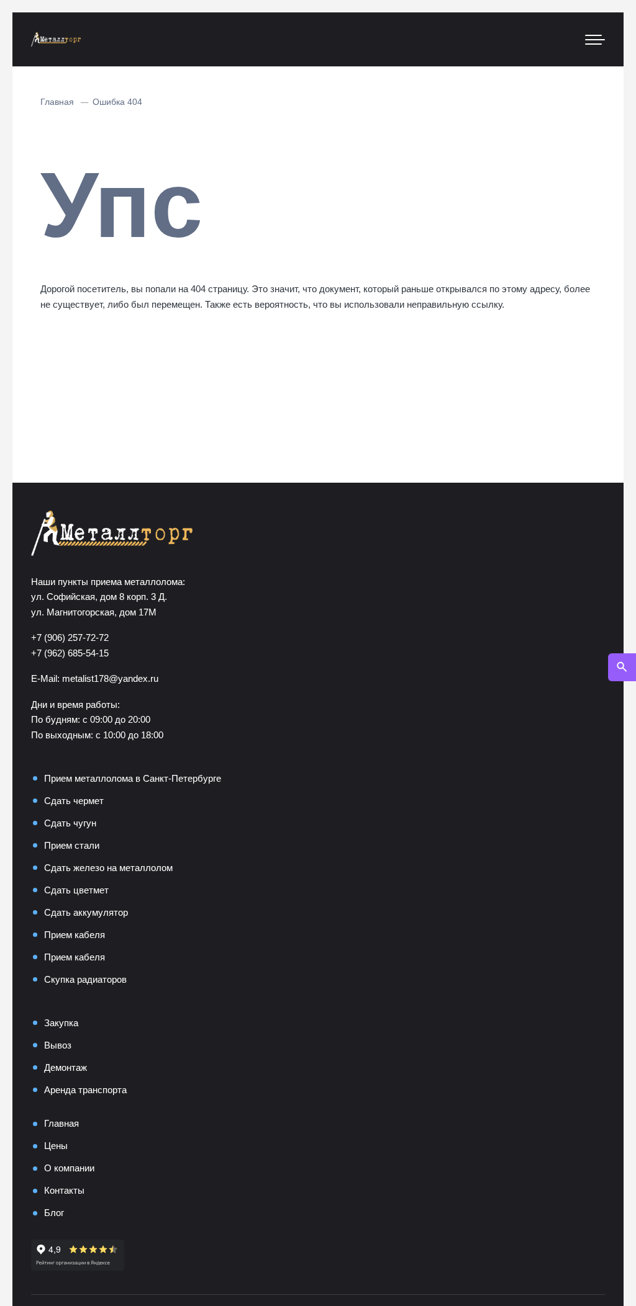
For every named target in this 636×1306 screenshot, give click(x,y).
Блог (54, 1212)
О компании (69, 1168)
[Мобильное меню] (595, 40)
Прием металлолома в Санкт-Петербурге (132, 778)
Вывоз (57, 1045)
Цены (56, 1145)
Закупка (61, 1023)
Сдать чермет (74, 800)
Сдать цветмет (76, 890)
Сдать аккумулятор (86, 912)
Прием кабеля (74, 934)
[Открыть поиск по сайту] (622, 667)
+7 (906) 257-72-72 (70, 637)
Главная (61, 1123)
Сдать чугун (70, 823)
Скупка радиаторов (85, 979)
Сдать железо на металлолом (108, 867)
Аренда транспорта (85, 1090)
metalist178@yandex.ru (110, 678)
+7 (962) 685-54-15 (70, 653)
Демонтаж (65, 1067)
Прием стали (71, 845)
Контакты (64, 1190)
